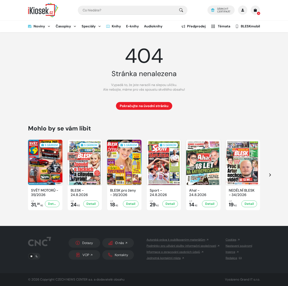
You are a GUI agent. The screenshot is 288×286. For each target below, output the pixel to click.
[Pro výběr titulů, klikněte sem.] (181, 10)
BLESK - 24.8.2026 (79, 192)
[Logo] (43, 10)
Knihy (116, 26)
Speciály (89, 26)
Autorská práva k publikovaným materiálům (176, 240)
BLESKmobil (250, 26)
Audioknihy (153, 26)
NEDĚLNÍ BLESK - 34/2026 (241, 192)
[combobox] (132, 10)
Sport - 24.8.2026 (158, 192)
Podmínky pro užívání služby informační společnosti (181, 246)
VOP (85, 255)
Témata (224, 26)
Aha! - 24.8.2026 (197, 192)
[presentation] (266, 175)
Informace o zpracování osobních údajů (173, 252)
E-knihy (132, 26)
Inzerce (230, 252)
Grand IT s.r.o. (250, 279)
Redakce (231, 258)
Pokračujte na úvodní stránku (144, 106)
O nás (119, 243)
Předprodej (196, 26)
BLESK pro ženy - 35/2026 (123, 192)
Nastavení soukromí (239, 246)
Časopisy (63, 26)
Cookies (231, 240)
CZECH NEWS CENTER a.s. (74, 279)
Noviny (39, 26)
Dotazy (87, 243)
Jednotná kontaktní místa (164, 258)
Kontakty (121, 255)
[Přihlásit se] (242, 10)
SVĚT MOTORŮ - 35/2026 (44, 192)
